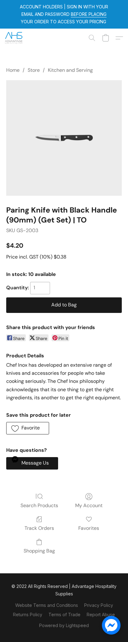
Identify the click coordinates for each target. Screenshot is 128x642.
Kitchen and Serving (70, 70)
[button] (14, 38)
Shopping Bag (39, 551)
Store (34, 70)
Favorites (88, 528)
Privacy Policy (98, 605)
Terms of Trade (64, 614)
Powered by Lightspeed (64, 625)
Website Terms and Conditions (46, 605)
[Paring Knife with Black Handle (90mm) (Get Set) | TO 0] (64, 138)
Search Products (39, 505)
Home (13, 70)
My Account (89, 505)
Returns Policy (27, 614)
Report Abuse (101, 614)
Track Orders (39, 528)
